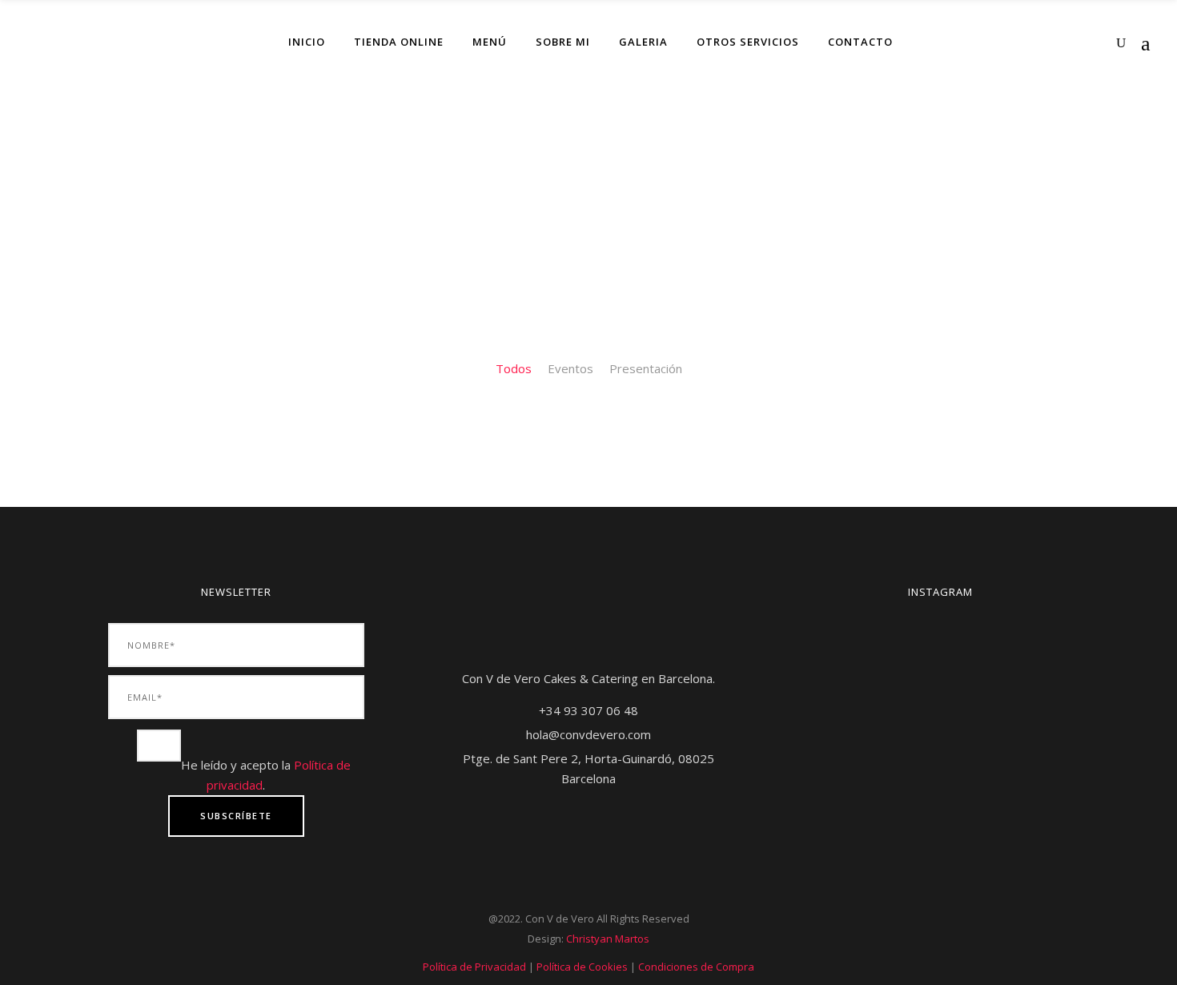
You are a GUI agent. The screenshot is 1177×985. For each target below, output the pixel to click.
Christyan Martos (607, 938)
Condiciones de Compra (696, 966)
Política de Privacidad (474, 966)
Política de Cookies (582, 966)
